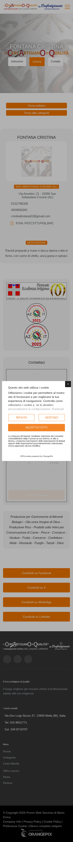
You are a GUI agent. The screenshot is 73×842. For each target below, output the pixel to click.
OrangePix (48, 456)
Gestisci (51, 417)
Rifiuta (21, 417)
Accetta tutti (36, 427)
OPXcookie (25, 456)
